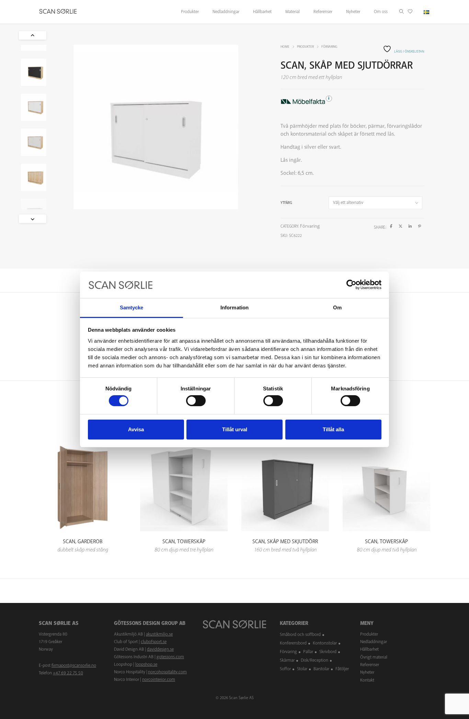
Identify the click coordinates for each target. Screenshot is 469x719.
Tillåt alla (333, 429)
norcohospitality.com (167, 672)
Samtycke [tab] (132, 307)
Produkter (305, 47)
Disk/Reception (314, 660)
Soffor (285, 669)
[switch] (196, 400)
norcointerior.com (158, 679)
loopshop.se (146, 664)
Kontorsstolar (325, 643)
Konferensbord (293, 643)
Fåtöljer (342, 669)
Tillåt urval (234, 429)
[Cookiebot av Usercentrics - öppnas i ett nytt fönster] (351, 284)
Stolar (302, 669)
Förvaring (329, 47)
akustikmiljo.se (159, 634)
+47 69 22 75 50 (68, 673)
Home (285, 47)
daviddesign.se (160, 649)
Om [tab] (337, 307)
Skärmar (287, 660)
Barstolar (321, 669)
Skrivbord (327, 651)
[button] (32, 218)
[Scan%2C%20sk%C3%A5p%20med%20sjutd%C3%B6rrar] (391, 226)
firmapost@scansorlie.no (74, 665)
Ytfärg (286, 203)
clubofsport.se (154, 641)
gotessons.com (170, 657)
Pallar (308, 651)
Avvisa (136, 429)
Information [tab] (234, 307)
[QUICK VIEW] (82, 513)
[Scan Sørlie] (58, 12)
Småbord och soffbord (300, 634)
